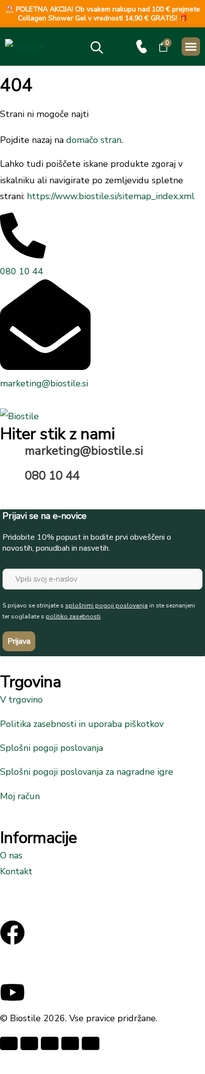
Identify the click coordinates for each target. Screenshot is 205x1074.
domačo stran (93, 140)
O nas (11, 855)
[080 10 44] (141, 46)
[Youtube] (12, 992)
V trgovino (21, 700)
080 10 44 (52, 475)
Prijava (18, 641)
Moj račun (20, 796)
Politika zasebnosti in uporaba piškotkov (82, 724)
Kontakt (16, 871)
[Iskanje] (104, 45)
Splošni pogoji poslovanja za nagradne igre (86, 772)
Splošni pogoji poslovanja (51, 748)
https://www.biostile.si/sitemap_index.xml (111, 196)
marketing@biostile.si (84, 451)
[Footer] (12, 962)
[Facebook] (12, 932)
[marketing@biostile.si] (12, 456)
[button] (191, 46)
